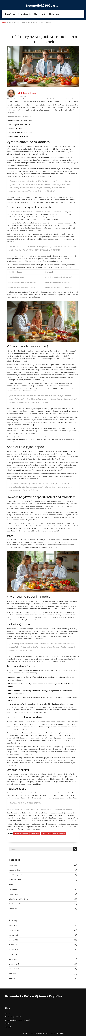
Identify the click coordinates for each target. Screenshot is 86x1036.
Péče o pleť (43, 865)
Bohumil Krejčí (28, 93)
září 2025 (43, 978)
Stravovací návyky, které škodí (20, 121)
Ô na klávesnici (24, 14)
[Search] (75, 849)
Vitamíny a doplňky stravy (43, 899)
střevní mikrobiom (21, 834)
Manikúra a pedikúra (43, 875)
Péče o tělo (43, 909)
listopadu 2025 (43, 969)
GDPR (7, 1023)
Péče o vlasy (43, 894)
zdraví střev (35, 834)
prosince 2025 (43, 964)
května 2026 (43, 940)
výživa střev (46, 834)
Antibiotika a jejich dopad (18, 128)
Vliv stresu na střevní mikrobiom (20, 132)
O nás (7, 1013)
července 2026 (43, 930)
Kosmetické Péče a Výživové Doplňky (43, 5)
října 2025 (43, 974)
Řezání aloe (10, 14)
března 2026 (43, 950)
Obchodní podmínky (13, 1017)
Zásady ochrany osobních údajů (17, 1020)
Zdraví (43, 885)
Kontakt (8, 1027)
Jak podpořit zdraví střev (18, 136)
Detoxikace (43, 889)
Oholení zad (54, 14)
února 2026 (43, 954)
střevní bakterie (59, 834)
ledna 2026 (43, 959)
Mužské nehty (40, 14)
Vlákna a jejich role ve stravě (19, 124)
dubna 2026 (43, 945)
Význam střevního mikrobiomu (20, 117)
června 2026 (43, 935)
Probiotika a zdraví (43, 880)
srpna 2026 (43, 925)
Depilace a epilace (43, 904)
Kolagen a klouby (43, 870)
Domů (4, 22)
